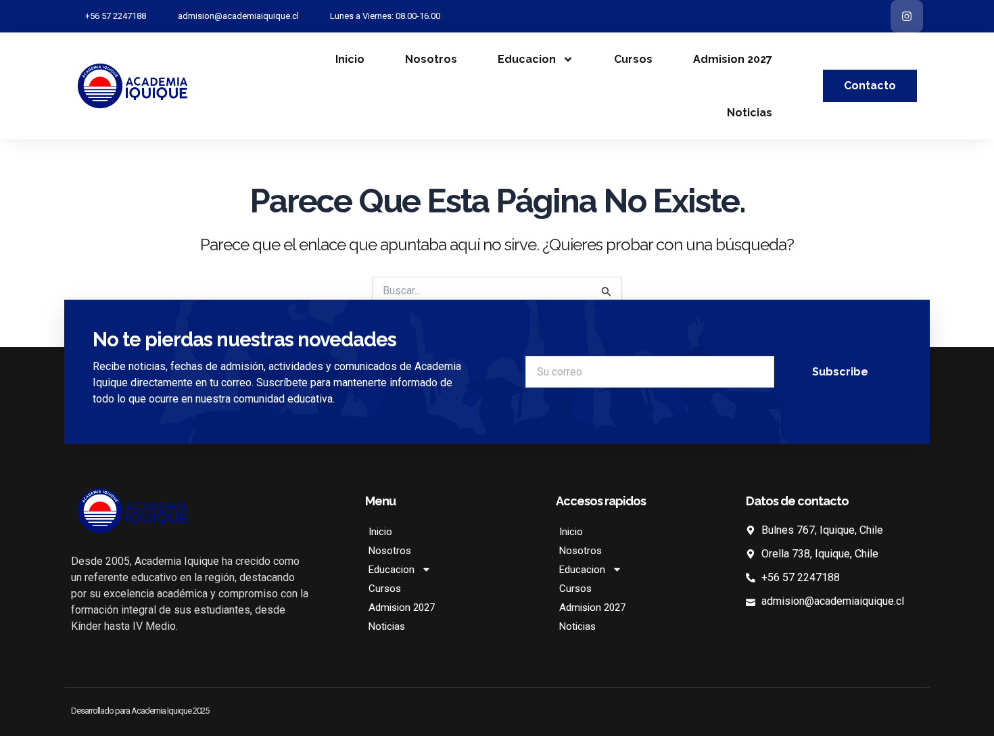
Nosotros (431, 59)
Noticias (749, 112)
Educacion (527, 59)
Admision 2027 (732, 59)
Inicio (349, 59)
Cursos (633, 59)
